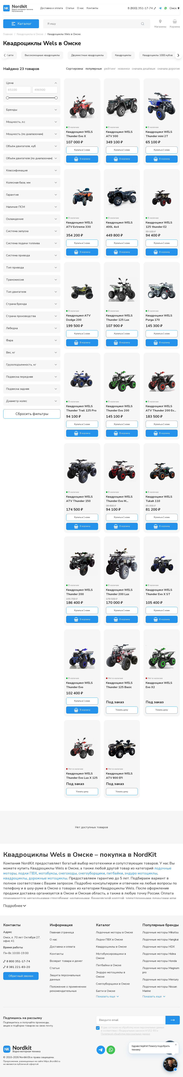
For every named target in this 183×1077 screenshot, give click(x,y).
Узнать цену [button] (122, 709)
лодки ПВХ (27, 873)
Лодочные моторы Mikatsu (160, 932)
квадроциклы (15, 878)
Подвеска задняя (17, 389)
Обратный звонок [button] (21, 976)
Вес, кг (10, 352)
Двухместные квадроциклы (87, 55)
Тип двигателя (16, 292)
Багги (10, 55)
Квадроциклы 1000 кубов (158, 55)
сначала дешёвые (143, 69)
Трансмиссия (15, 279)
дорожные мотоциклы (48, 878)
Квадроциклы (123, 55)
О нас (80, 8)
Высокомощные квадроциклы (42, 55)
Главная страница (62, 932)
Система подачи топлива (23, 243)
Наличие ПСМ (15, 207)
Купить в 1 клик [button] (82, 150)
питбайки (115, 873)
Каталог (24, 23)
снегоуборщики (91, 873)
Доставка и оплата (51, 8)
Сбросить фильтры (32, 413)
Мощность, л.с (15, 122)
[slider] (7, 97)
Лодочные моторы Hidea (159, 954)
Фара (9, 340)
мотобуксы (48, 873)
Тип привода (15, 267)
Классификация (17, 170)
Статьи (70, 8)
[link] (64, 34)
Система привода (18, 255)
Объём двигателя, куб (21, 146)
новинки (124, 69)
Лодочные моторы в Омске (114, 932)
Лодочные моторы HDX (158, 947)
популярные (93, 69)
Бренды (11, 110)
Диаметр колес (16, 401)
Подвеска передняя (19, 377)
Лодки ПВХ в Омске (109, 940)
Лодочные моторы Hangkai (160, 940)
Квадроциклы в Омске (111, 947)
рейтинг (110, 69)
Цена (9, 83)
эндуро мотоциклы (141, 873)
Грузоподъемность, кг (21, 364)
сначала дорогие (168, 69)
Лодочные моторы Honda (159, 961)
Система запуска (17, 231)
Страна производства (21, 316)
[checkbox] (98, 1028)
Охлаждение (15, 219)
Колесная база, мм (18, 182)
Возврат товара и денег (66, 961)
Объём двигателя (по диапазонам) (29, 158)
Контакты (92, 8)
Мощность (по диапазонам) (24, 134)
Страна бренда (16, 304)
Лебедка (12, 328)
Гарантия (12, 195)
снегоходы (68, 873)
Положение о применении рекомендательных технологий (68, 991)
